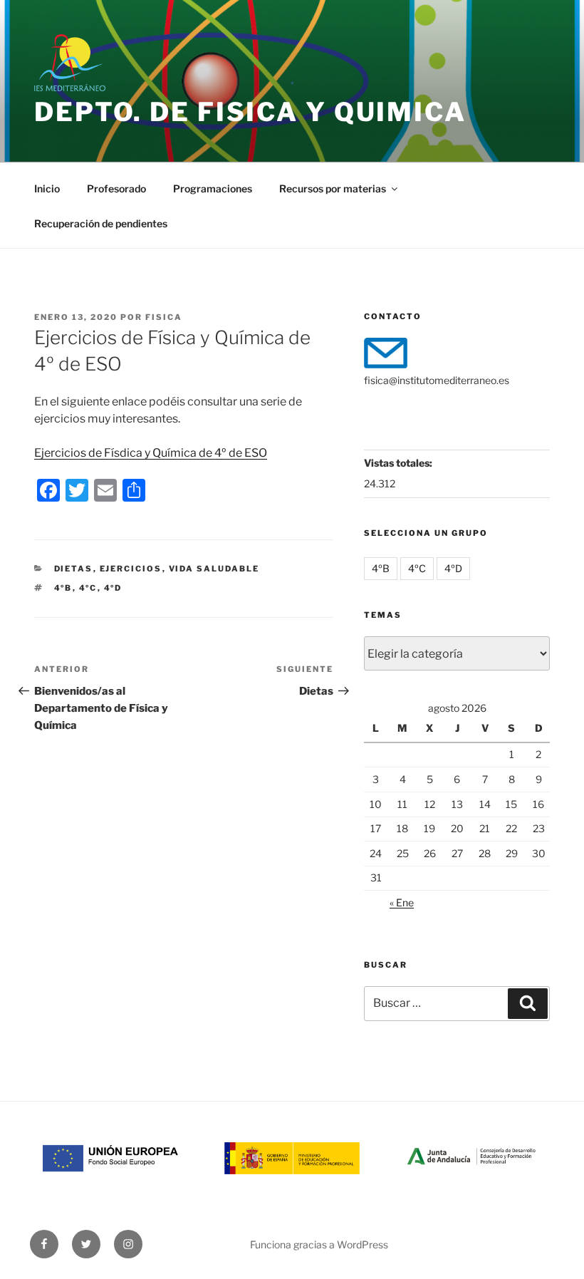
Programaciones (212, 188)
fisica (163, 317)
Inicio (47, 188)
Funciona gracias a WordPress (319, 1244)
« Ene (402, 902)
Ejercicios (131, 569)
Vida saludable (214, 569)
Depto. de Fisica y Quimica (250, 112)
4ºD (113, 588)
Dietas (73, 569)
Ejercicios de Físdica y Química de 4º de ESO (150, 453)
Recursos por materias (332, 188)
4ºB (63, 588)
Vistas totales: (399, 463)
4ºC (88, 588)
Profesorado (116, 188)
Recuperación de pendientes (100, 223)
